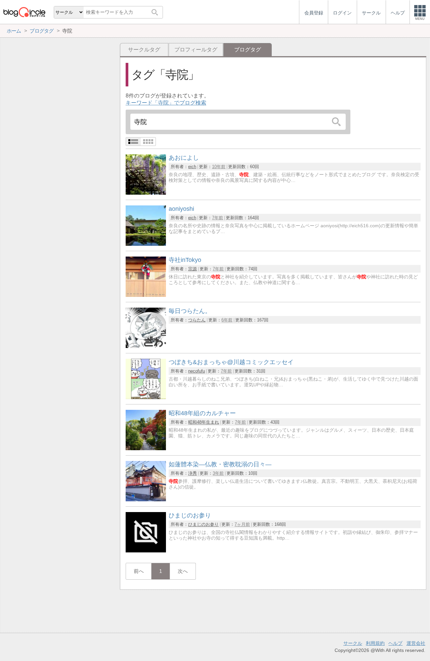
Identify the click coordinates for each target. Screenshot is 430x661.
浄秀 (192, 473)
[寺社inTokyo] (146, 295)
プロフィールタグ (195, 49)
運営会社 (415, 643)
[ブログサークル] (24, 12)
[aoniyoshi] (146, 244)
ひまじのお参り (203, 524)
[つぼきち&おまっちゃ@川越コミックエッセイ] (146, 397)
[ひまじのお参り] (146, 550)
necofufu (196, 371)
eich (192, 166)
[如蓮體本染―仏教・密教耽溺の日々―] (146, 499)
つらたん (197, 319)
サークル (352, 643)
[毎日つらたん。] (146, 346)
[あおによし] (146, 193)
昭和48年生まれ (203, 422)
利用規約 (375, 643)
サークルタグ (144, 49)
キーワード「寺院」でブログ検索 (166, 103)
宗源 (192, 268)
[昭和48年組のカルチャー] (146, 448)
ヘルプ (395, 643)
